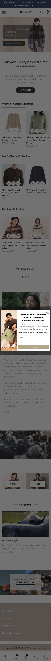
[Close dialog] (47, 312)
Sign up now (34, 347)
